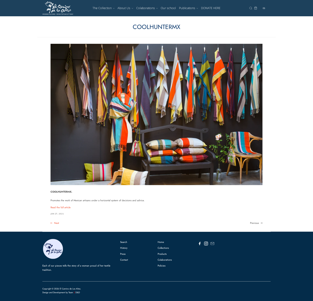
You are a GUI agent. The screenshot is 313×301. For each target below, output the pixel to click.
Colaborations (146, 8)
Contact (124, 260)
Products (162, 254)
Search (123, 242)
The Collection (102, 8)
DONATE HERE (210, 8)
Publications (187, 8)
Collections (163, 248)
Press (123, 254)
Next (56, 223)
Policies (161, 265)
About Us (124, 8)
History (123, 248)
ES (264, 14)
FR (264, 20)
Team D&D (74, 292)
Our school (168, 8)
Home (161, 242)
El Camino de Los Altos (70, 288)
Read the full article (61, 207)
